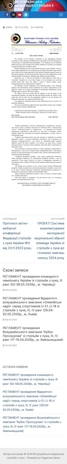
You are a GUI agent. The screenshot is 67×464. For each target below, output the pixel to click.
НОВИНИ (38, 27)
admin (9, 27)
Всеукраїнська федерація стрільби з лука (34, 5)
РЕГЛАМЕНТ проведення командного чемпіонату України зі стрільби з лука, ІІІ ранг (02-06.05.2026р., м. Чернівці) (32, 280)
